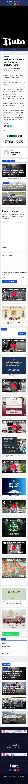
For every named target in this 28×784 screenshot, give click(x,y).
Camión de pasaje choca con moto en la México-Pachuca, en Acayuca (12, 717)
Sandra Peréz (18, 719)
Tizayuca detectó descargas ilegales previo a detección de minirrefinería (14, 688)
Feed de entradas (6, 646)
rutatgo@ (13, 747)
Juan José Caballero (17, 188)
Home (4, 781)
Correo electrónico (7, 255)
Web (3, 263)
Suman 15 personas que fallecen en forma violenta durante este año (9, 141)
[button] (26, 49)
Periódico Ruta (22, 781)
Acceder (4, 643)
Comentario (5, 221)
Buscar (4, 329)
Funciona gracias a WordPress (10, 776)
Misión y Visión (15, 781)
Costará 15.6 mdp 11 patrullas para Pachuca (12, 702)
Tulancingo (6, 56)
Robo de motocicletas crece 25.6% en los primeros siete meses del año (13, 186)
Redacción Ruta (16, 174)
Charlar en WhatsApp (12, 634)
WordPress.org (6, 653)
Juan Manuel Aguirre (15, 68)
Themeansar (14, 777)
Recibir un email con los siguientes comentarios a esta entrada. (14, 273)
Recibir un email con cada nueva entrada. (14, 277)
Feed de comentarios (7, 650)
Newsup (21, 776)
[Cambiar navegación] (14, 50)
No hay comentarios (10, 677)
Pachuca (5, 684)
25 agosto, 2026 (8, 675)
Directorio (9, 781)
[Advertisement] (14, 22)
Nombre (4, 247)
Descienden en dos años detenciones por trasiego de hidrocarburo (19, 140)
